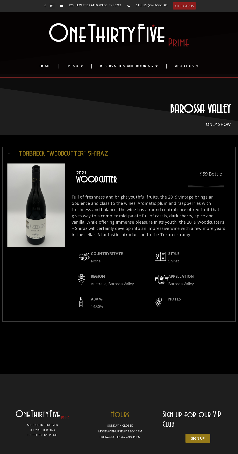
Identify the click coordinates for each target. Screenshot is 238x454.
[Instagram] (52, 6)
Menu (72, 66)
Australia (98, 283)
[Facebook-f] (45, 6)
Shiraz (173, 261)
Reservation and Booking (126, 66)
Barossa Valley (121, 283)
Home (45, 66)
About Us (184, 66)
